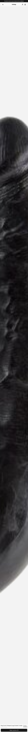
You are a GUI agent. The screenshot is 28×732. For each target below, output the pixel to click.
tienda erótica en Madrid (19, 1)
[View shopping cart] (25, 4)
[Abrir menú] (3, 4)
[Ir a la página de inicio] (14, 4)
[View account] (22, 4)
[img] (4, 727)
